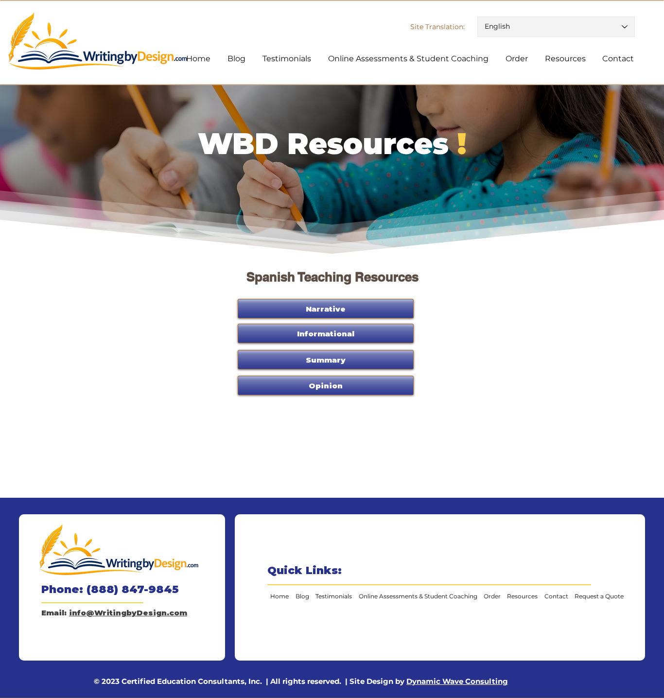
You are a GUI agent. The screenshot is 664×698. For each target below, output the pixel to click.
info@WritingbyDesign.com (128, 612)
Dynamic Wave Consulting (457, 681)
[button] (326, 359)
